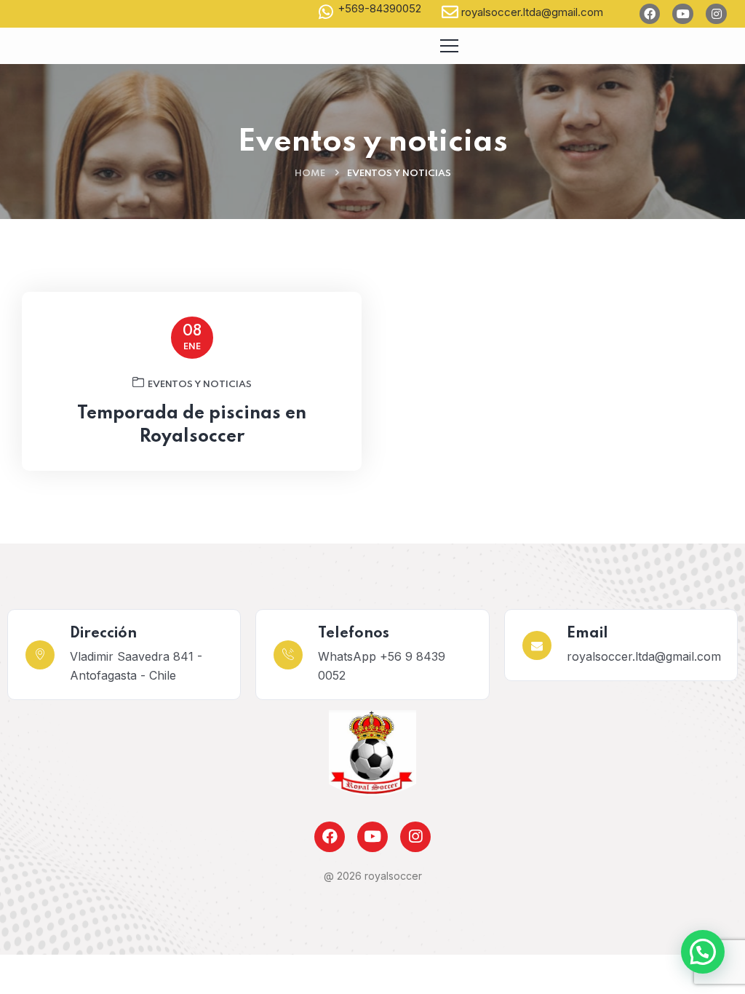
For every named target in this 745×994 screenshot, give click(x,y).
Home (310, 173)
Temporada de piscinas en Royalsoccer (191, 425)
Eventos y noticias (200, 384)
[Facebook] (650, 14)
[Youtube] (682, 14)
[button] (703, 952)
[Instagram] (716, 14)
